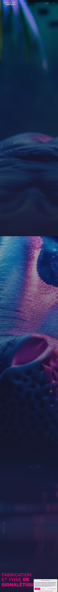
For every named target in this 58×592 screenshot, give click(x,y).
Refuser (43, 588)
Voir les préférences (51, 588)
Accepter (37, 588)
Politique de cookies (41, 590)
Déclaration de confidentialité (48, 590)
